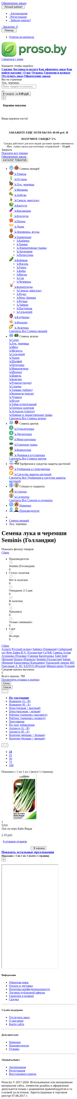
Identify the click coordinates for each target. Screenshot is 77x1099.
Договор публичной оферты (27, 992)
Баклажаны (22, 210)
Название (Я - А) (19, 704)
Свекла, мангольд (26, 200)
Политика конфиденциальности (29, 989)
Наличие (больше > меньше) (27, 738)
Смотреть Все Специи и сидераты (31, 500)
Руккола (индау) (20, 382)
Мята (13, 347)
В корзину (38, 848)
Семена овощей (19, 520)
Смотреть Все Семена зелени (27, 418)
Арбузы (20, 195)
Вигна (21, 274)
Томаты (20, 174)
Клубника (21, 317)
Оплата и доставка (21, 985)
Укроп (14, 357)
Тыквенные (22, 237)
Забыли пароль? (20, 20)
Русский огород (22, 649)
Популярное (16, 721)
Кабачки (23, 240)
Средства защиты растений (32, 474)
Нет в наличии (18, 580)
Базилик (15, 379)
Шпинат (15, 372)
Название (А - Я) (19, 701)
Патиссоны (24, 255)
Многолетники (25, 439)
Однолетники (24, 428)
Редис (21, 294)
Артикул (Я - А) (19, 731)
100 (11, 765)
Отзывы (14, 1049)
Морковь (21, 189)
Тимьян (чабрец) (21, 390)
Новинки (15, 1042)
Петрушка (16, 365)
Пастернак (24, 308)
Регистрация (18, 16)
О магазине (16, 1020)
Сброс (5, 552)
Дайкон (22, 304)
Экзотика (21, 327)
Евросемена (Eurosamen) (29, 662)
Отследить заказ (19, 1017)
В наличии (16, 601)
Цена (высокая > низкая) (24, 711)
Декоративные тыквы (31, 247)
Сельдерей (24, 312)
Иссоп (14, 400)
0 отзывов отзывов (15, 841)
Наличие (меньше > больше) (27, 735)
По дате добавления (21, 724)
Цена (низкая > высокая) (24, 708)
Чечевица (23, 281)
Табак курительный (23, 404)
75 (10, 761)
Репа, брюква (26, 297)
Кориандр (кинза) (21, 393)
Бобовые (21, 260)
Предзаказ (15, 611)
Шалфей (15, 361)
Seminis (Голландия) (21, 566)
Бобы (21, 271)
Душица (15, 397)
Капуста (20, 205)
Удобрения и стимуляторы (32, 469)
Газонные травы (25, 444)
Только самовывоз (20, 622)
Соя (20, 278)
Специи (20, 491)
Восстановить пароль (22, 1074)
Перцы (19, 221)
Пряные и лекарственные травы (30, 415)
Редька (21, 301)
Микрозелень (18, 368)
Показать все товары (14, 153)
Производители (19, 1045)
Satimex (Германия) (45, 649)
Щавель (15, 375)
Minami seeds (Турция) (61, 666)
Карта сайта (16, 1024)
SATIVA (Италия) (35, 666)
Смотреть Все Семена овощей (28, 331)
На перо (14, 636)
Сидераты (21, 496)
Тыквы (22, 244)
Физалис (21, 322)
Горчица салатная (21, 407)
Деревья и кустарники (29, 455)
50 (10, 758)
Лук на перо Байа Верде (16, 828)
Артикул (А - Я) (19, 728)
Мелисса (15, 350)
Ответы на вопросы (21, 37)
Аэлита (6, 649)
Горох (21, 267)
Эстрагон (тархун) (22, 411)
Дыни (19, 226)
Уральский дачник (57, 662)
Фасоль (22, 263)
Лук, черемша (24, 184)
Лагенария (24, 251)
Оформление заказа (13, 3)
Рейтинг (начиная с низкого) (27, 718)
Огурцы (20, 179)
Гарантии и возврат (21, 996)
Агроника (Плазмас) (14, 655)
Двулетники (23, 434)
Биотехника (46, 655)
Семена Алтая (62, 652)
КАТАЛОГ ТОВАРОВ (15, 160)
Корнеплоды (23, 287)
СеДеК (47, 652)
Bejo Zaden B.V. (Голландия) (24, 652)
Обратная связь (18, 982)
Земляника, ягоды (26, 231)
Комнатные (22, 449)
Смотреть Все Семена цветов (27, 458)
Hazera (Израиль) (25, 659)
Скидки (14, 999)
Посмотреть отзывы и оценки (20, 679)
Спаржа (15, 386)
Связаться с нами (12, 59)
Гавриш (33, 655)
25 (10, 755)
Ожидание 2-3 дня (20, 590)
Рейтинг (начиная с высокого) (28, 714)
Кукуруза (21, 216)
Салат (14, 340)
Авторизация (18, 13)
